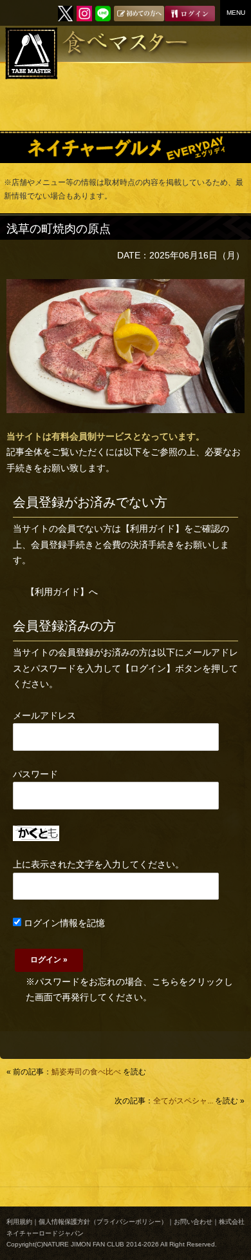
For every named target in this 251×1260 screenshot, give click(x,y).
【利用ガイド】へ (62, 591)
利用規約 (19, 1221)
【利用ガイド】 (152, 528)
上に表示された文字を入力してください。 (98, 864)
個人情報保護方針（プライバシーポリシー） (103, 1221)
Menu (236, 12)
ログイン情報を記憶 (63, 923)
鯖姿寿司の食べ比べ (86, 1071)
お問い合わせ (193, 1221)
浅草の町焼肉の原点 (58, 228)
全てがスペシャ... (183, 1100)
